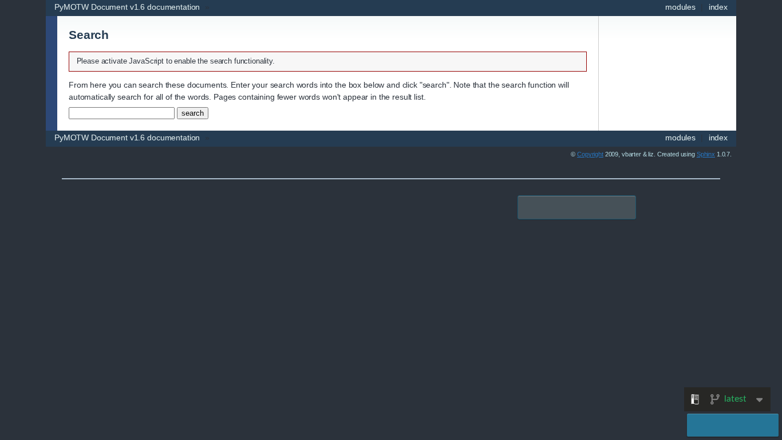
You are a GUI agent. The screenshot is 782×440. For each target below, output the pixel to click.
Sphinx (706, 154)
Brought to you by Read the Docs (732, 425)
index (718, 6)
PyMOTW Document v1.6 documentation (127, 6)
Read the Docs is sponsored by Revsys (577, 207)
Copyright (590, 154)
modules (680, 6)
